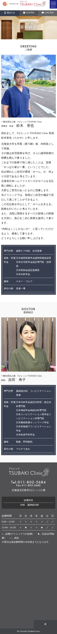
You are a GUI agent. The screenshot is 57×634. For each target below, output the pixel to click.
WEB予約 (30, 13)
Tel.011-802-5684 (28, 482)
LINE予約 (49, 13)
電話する (11, 13)
